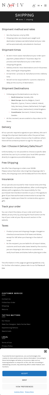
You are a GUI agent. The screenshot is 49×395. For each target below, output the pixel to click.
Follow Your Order (8, 302)
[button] (45, 351)
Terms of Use (7, 343)
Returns (5, 309)
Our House (6, 321)
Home (20, 20)
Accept (24, 373)
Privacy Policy (29, 392)
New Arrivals (6, 331)
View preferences (24, 387)
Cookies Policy (19, 392)
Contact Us (6, 299)
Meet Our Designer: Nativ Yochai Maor (16, 324)
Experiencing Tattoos (10, 328)
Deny (24, 380)
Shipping (5, 306)
